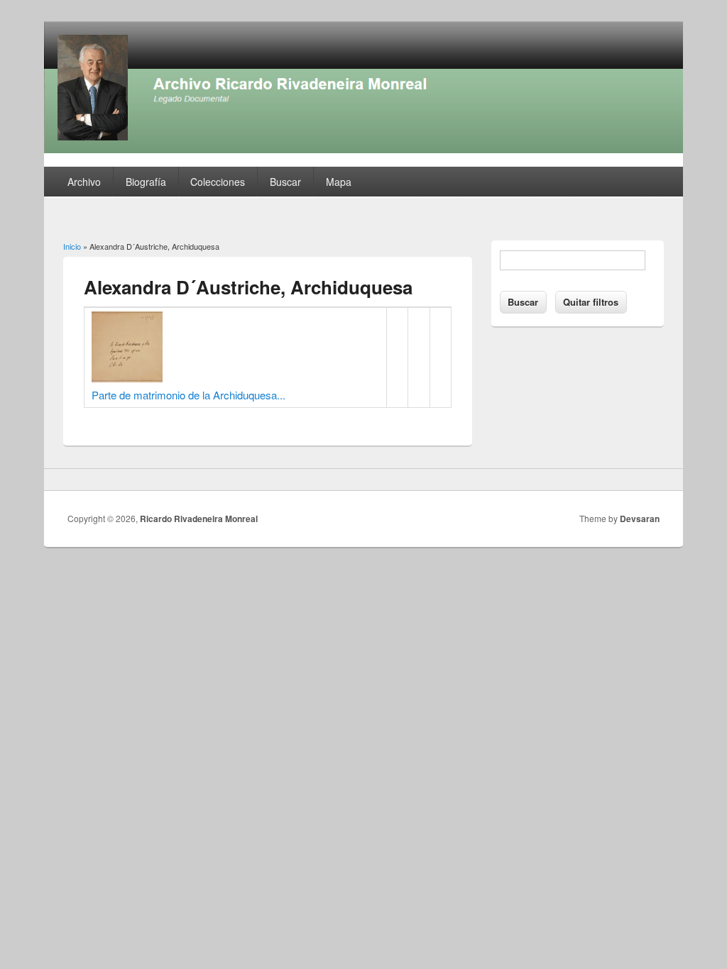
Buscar (285, 182)
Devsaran (640, 518)
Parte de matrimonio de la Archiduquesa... (188, 394)
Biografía (146, 182)
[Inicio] (363, 148)
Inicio (72, 246)
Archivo (84, 182)
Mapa (338, 182)
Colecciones (217, 182)
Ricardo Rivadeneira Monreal (199, 518)
